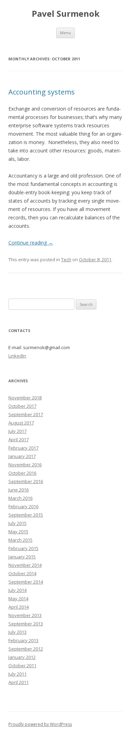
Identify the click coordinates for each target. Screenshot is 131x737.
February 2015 (23, 548)
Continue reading (30, 242)
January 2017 (22, 456)
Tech (66, 259)
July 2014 (17, 590)
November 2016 (25, 464)
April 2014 (18, 607)
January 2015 (22, 557)
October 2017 (22, 406)
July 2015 (17, 523)
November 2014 (25, 565)
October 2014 (22, 573)
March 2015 (20, 540)
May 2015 (18, 531)
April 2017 (18, 439)
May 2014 (18, 598)
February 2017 (23, 448)
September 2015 (25, 515)
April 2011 (18, 682)
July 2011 (17, 674)
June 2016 (18, 490)
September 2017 (25, 414)
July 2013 (17, 632)
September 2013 (25, 624)
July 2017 (17, 431)
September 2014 (25, 582)
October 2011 (22, 665)
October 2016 (22, 473)
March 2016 (20, 498)
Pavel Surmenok (66, 13)
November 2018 (25, 397)
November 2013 (25, 615)
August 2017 (21, 423)
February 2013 (23, 640)
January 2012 (22, 657)
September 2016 (25, 481)
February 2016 (23, 506)
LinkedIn (17, 356)
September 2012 (25, 649)
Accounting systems (41, 92)
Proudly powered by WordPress (40, 724)
